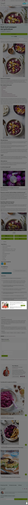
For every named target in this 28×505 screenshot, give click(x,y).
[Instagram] (1, 0)
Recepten (4, 5)
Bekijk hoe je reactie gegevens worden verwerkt (21, 359)
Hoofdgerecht (9, 5)
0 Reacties (26, 38)
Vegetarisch (8, 31)
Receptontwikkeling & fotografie (20, 0)
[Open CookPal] (27, 3)
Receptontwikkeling (15, 368)
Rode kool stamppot (4, 86)
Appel (2, 89)
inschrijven (21, 499)
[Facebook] (3, 0)
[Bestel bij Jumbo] (5, 264)
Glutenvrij (3, 446)
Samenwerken (13, 0)
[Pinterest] (4, 0)
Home (1, 5)
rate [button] (21, 238)
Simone (4, 317)
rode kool (18, 332)
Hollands (11, 332)
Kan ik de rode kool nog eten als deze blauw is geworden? (9, 96)
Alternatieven (3, 90)
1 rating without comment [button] (11, 336)
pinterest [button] (8, 238)
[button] (24, 3)
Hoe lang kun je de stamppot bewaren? (6, 93)
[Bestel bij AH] (2, 264)
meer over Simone (16, 376)
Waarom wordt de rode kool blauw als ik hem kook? (8, 94)
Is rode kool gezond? (4, 92)
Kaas (15, 332)
